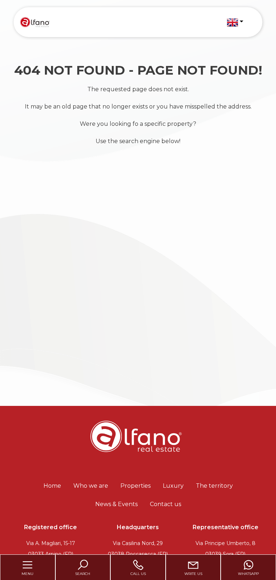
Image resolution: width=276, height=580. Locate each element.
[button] (235, 22)
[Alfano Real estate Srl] (34, 21)
